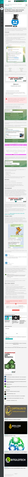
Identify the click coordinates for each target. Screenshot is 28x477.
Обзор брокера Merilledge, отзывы (11, 393)
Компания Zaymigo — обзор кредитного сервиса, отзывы (7, 321)
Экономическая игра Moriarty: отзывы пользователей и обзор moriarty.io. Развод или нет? (15, 322)
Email (17, 333)
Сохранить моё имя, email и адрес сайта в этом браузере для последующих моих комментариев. (15, 337)
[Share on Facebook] (2, 20)
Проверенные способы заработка (12, 4)
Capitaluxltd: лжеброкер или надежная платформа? (13, 391)
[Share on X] (2, 18)
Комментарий (7, 328)
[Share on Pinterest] (2, 23)
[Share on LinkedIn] (2, 26)
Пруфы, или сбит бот (9, 384)
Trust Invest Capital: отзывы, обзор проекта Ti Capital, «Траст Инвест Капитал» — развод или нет (22, 322)
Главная (6, 4)
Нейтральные (20, 4)
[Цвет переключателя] (2, 2)
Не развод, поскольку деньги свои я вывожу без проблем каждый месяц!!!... (16, 379)
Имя (6, 333)
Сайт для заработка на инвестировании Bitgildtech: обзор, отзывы (14, 468)
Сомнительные (10, 13)
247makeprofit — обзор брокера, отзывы (12, 400)
